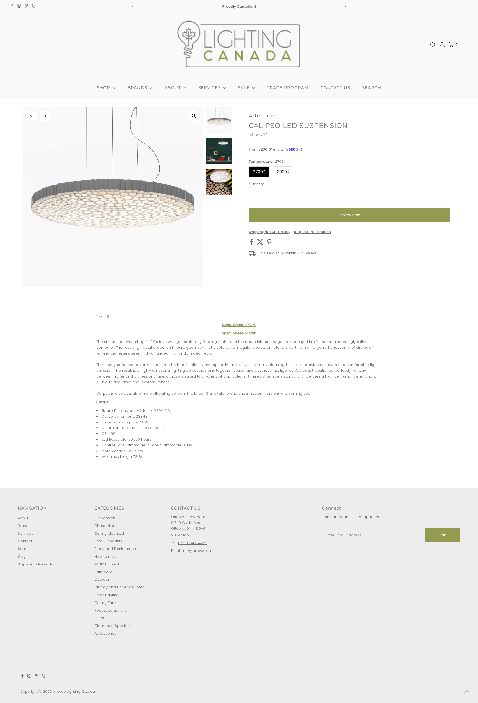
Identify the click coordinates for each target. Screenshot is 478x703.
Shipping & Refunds (35, 564)
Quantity (256, 184)
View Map (180, 535)
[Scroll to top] (466, 691)
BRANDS (138, 87)
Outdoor (102, 579)
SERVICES (210, 87)
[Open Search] (432, 44)
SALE (244, 87)
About (23, 518)
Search (24, 548)
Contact (25, 541)
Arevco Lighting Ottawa (74, 691)
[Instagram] (19, 6)
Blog (22, 556)
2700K (259, 172)
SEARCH (371, 87)
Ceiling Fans (105, 602)
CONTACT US (335, 87)
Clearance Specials (112, 625)
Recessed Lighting (110, 610)
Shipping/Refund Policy (269, 232)
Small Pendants (108, 541)
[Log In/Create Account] (442, 44)
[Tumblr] (33, 6)
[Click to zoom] (194, 116)
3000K (283, 172)
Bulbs (99, 618)
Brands (24, 525)
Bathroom (103, 572)
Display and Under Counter (119, 587)
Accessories (105, 633)
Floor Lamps (105, 556)
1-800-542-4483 (192, 543)
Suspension (104, 518)
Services (25, 533)
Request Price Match (312, 232)
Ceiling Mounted (109, 533)
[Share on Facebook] (252, 243)
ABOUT (173, 87)
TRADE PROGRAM (287, 87)
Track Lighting (106, 595)
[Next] (345, 7)
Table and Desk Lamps (115, 548)
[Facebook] (12, 6)
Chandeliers (105, 525)
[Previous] (132, 7)
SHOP (104, 87)
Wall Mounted (106, 564)
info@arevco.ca (196, 550)
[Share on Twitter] (260, 243)
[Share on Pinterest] (269, 243)
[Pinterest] (26, 6)
